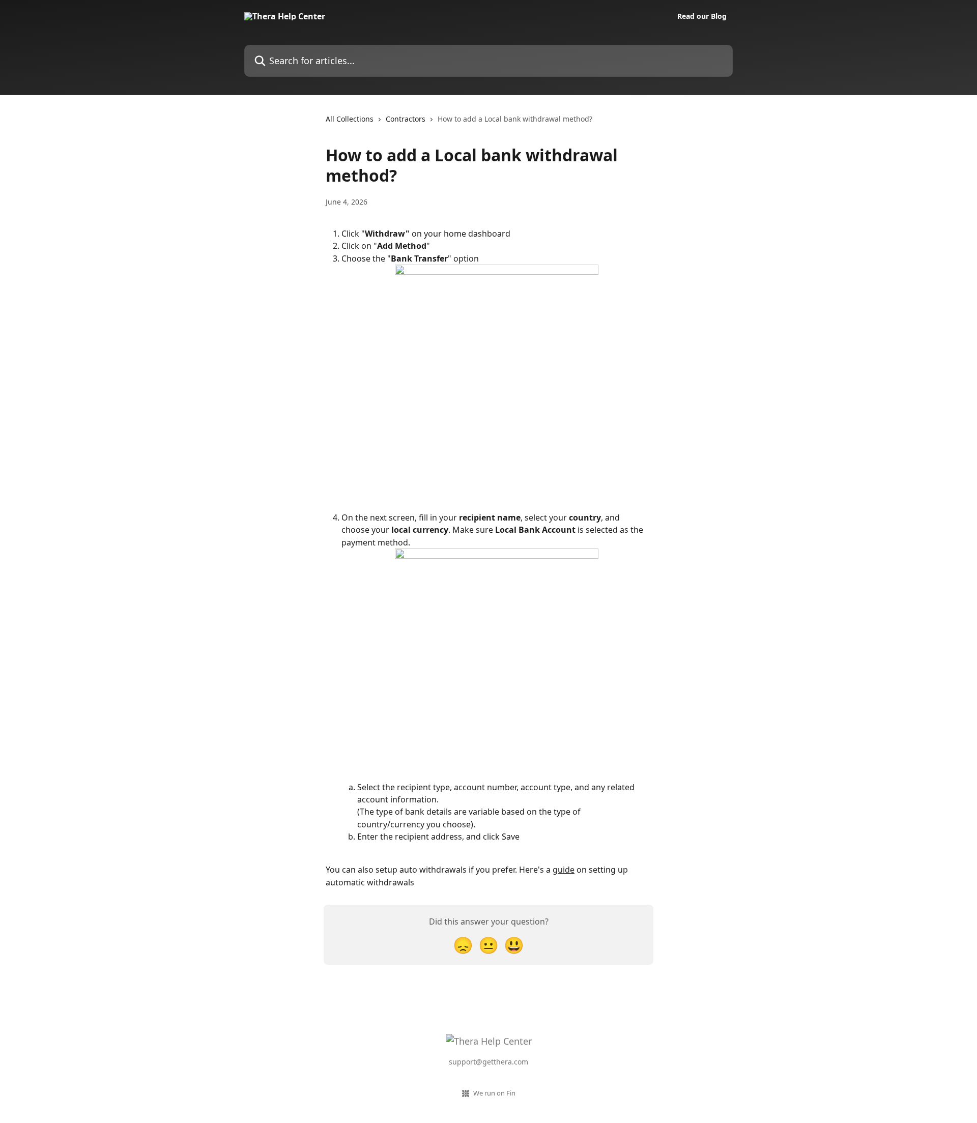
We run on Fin (494, 1093)
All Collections (349, 119)
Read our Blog (702, 16)
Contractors (405, 119)
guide (563, 869)
